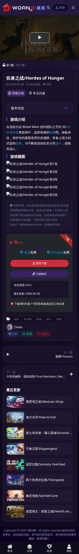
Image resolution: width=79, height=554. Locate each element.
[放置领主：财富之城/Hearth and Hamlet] (15, 511)
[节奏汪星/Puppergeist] (15, 449)
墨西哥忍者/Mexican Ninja (44, 401)
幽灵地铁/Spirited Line (42, 496)
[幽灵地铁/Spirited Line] (15, 496)
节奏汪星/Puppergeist (41, 448)
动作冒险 (35, 84)
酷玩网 (32, 530)
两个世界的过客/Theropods (45, 480)
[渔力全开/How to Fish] (15, 417)
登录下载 (41, 263)
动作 (16, 319)
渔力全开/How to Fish (41, 417)
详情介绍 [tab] (18, 93)
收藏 (29, 333)
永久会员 (57, 252)
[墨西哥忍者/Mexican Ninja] (15, 402)
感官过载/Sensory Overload (45, 464)
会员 (27, 252)
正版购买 (41, 273)
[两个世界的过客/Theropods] (15, 480)
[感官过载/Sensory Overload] (15, 464)
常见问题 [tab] (39, 93)
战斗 (59, 143)
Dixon (18, 327)
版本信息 (17, 108)
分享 (14, 333)
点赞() (45, 333)
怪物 (52, 132)
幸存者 (14, 132)
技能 (19, 143)
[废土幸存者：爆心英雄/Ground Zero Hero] (15, 433)
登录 (62, 7)
